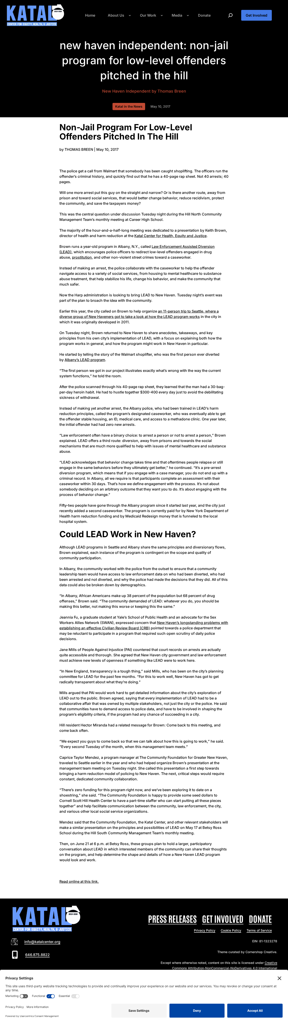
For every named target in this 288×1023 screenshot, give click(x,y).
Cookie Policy (231, 930)
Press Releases (172, 918)
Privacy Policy (204, 930)
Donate (260, 918)
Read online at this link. (79, 881)
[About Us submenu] (130, 15)
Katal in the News (128, 106)
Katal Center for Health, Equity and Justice (170, 235)
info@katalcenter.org (42, 941)
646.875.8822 (37, 954)
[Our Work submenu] (162, 15)
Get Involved (256, 15)
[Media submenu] (188, 15)
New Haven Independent (126, 91)
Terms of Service (259, 930)
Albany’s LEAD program (85, 359)
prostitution (82, 257)
